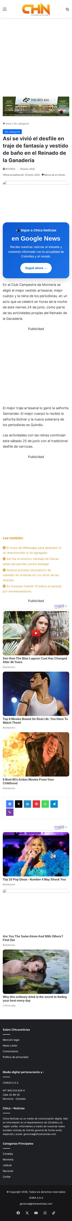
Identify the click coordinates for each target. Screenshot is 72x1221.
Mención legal (11, 1039)
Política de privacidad (15, 1057)
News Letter (10, 1045)
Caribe (7, 1176)
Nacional (8, 1170)
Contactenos (10, 1051)
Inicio (8, 123)
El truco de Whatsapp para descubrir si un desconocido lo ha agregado (32, 550)
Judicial (7, 1165)
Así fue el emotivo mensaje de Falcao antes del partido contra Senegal (31, 561)
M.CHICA (10, 168)
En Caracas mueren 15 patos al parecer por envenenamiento (32, 588)
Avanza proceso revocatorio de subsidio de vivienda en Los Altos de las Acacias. (31, 575)
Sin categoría (21, 123)
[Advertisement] (36, 56)
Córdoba (8, 1153)
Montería (8, 1159)
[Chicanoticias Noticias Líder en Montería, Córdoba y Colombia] (36, 9)
